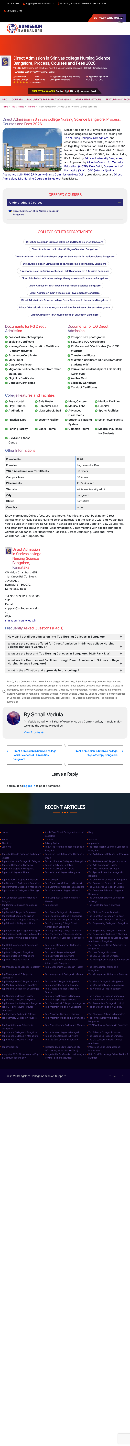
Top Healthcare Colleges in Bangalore (64, 937)
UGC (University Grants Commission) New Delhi (54, 174)
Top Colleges (63, 697)
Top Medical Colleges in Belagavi (62, 985)
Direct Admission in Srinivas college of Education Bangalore (64, 314)
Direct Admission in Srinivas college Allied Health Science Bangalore (64, 241)
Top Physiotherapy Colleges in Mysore (65, 1025)
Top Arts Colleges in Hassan (102, 865)
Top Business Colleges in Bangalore (20, 879)
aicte (105, 76)
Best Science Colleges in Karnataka (38, 689)
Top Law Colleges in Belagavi (60, 952)
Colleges (63, 689)
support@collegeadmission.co (40, 3)
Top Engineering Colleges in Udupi (19, 937)
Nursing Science (49, 693)
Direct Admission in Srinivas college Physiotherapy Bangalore (65, 292)
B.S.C (10, 681)
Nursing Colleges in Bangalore (105, 689)
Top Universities (10, 1046)
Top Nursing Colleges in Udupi (61, 999)
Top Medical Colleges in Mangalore (106, 985)
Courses (17, 99)
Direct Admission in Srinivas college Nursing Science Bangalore (65, 285)
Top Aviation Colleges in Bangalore (63, 872)
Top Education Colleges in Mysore (62, 919)
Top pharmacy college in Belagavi (105, 1006)
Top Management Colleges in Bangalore (108, 959)
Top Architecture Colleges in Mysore (107, 861)
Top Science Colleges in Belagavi (62, 1032)
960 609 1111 (13, 3)
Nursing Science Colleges (73, 693)
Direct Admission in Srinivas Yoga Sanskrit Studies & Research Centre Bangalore (64, 307)
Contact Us (51, 839)
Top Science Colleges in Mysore (61, 1036)
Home (5, 832)
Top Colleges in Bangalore (85, 697)
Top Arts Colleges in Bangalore (18, 865)
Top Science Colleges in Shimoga (105, 1036)
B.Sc (78, 681)
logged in (29, 785)
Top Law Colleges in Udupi (15, 959)
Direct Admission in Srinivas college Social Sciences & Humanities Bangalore (64, 300)
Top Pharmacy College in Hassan (62, 1014)
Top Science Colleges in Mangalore (20, 1036)
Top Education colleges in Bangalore (63, 916)
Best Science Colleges (83, 685)
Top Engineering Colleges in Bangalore (108, 923)
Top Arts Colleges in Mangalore (18, 868)
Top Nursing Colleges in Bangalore (86, 138)
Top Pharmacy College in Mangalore (106, 1014)
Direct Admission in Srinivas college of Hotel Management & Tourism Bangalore (64, 271)
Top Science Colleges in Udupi (17, 1039)
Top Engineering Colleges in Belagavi (21, 930)
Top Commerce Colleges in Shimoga (20, 890)
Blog (90, 832)
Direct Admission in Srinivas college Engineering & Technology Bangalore (64, 263)
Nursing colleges (79, 689)
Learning (6, 846)
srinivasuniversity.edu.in (20, 620)
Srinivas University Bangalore (42, 72)
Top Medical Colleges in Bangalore (19, 985)
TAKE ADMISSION (110, 18)
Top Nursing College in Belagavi (104, 988)
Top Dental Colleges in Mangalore (62, 912)
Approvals (93, 843)
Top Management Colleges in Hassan (64, 966)
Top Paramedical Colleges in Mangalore (65, 1003)
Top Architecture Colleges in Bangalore (108, 854)
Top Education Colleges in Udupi (18, 923)
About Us (7, 843)
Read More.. (70, 178)
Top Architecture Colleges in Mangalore (65, 861)
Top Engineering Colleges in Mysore (63, 934)
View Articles (34, 732)
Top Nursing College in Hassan (18, 996)
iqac (94, 79)
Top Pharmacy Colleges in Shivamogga (65, 1017)
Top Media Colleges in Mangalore (105, 981)
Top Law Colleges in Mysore (59, 955)
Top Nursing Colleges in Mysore (18, 999)
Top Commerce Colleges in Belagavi (63, 883)
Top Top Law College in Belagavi (61, 1039)
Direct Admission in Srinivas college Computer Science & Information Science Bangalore (64, 256)
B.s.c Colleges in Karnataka (59, 681)
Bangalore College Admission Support (41, 1076)
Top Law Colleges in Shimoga (103, 955)
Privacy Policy (52, 843)
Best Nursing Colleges (94, 681)
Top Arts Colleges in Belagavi (60, 865)
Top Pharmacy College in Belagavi (19, 1014)
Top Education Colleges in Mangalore (21, 919)
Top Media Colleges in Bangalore (62, 981)
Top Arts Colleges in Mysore (59, 868)
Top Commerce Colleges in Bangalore (107, 879)
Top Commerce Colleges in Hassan (106, 883)
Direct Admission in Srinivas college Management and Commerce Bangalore (64, 278)
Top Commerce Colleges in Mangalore (21, 886)
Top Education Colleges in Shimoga (106, 919)
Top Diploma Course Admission (104, 912)
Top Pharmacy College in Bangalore (63, 1006)
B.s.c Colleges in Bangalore (29, 681)
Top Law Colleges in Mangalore (18, 955)
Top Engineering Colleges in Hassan (63, 930)
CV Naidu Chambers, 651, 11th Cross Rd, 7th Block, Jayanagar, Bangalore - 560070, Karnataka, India (61, 68)
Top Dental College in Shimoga (104, 905)
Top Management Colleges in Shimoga (108, 974)
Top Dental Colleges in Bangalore (19, 912)
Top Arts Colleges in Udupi (15, 872)
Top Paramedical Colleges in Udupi (106, 1003)
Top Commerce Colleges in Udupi (62, 890)
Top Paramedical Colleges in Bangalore (21, 1003)
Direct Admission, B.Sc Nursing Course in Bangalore (36, 212)
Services (92, 839)
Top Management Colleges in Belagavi (21, 966)
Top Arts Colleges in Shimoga (103, 868)
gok (88, 79)
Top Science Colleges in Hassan (104, 1032)
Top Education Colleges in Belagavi (106, 916)
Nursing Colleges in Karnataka (23, 693)
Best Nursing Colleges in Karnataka (51, 685)
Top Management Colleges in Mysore (64, 974)
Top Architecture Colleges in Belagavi (21, 861)
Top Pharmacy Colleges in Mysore (19, 1017)
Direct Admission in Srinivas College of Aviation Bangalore (64, 249)
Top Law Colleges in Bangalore (17, 952)
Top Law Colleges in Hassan (102, 952)
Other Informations (88, 99)
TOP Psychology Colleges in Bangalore (108, 1025)
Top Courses (51, 905)
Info (4, 99)
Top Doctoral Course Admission (18, 916)
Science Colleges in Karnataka (38, 697)
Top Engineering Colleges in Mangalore (22, 934)
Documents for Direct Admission (49, 99)
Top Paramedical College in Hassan (106, 999)
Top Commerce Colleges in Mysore (106, 886)
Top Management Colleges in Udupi (20, 981)
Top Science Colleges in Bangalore (19, 1032)
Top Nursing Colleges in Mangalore (106, 996)
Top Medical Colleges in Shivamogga (20, 988)
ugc (101, 79)
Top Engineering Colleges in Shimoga (107, 934)
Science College (97, 693)
